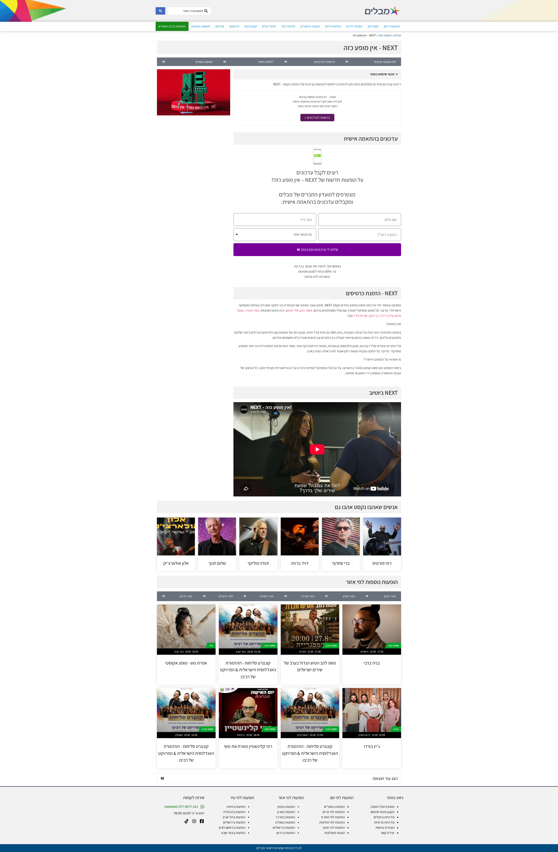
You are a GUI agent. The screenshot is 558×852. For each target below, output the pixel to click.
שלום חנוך (217, 563)
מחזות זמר (288, 26)
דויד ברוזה (299, 563)
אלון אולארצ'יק (176, 563)
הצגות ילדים (354, 26)
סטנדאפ (373, 26)
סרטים (219, 26)
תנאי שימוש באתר (382, 74)
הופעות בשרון (286, 812)
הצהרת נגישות (385, 827)
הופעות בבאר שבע (233, 832)
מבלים (397, 35)
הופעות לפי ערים (334, 812)
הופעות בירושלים (284, 827)
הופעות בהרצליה (234, 812)
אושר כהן (306, 310)
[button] (317, 74)
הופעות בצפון (286, 806)
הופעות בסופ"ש (334, 806)
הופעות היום (392, 26)
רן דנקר (374, 315)
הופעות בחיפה (235, 806)
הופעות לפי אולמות (332, 822)
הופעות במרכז (285, 817)
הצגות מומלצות (334, 832)
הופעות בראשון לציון (232, 827)
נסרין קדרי (252, 310)
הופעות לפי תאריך (333, 817)
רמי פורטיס (382, 563)
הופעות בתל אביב (233, 817)
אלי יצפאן (292, 310)
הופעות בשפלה (285, 822)
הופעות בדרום (285, 832)
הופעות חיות (333, 26)
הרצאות (234, 26)
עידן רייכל (387, 315)
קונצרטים (251, 26)
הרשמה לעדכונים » (317, 117)
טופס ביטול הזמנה (383, 806)
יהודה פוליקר (258, 563)
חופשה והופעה (200, 26)
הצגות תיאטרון (310, 26)
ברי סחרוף (341, 563)
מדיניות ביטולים (384, 817)
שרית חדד (360, 315)
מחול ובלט (269, 26)
